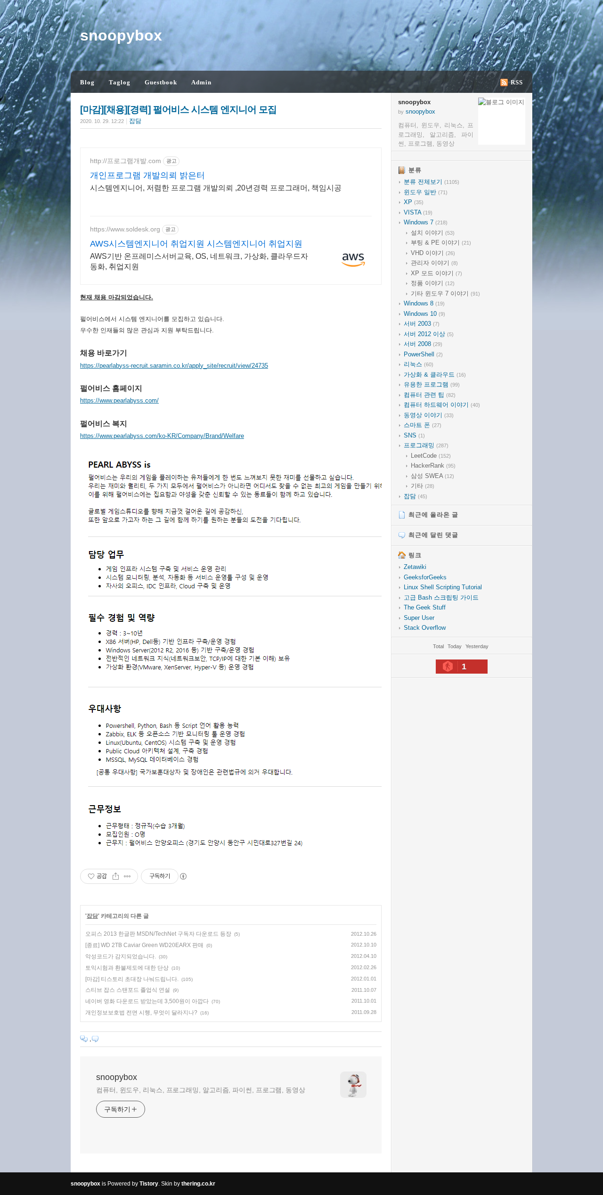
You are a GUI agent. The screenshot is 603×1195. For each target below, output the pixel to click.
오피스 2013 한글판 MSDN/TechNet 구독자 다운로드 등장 (158, 934)
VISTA (418, 212)
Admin (201, 82)
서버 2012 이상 (429, 334)
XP (414, 202)
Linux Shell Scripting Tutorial (443, 587)
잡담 (135, 120)
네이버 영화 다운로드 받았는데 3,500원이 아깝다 (147, 1001)
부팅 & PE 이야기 (441, 242)
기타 (422, 485)
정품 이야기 (433, 283)
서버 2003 (422, 323)
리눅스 (418, 364)
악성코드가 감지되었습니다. (120, 956)
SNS (414, 435)
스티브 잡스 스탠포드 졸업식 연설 (127, 990)
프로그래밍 (426, 445)
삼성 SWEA (432, 475)
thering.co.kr (198, 1183)
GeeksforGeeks (425, 577)
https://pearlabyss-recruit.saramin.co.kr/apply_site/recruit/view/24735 (174, 365)
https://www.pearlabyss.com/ (119, 400)
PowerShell (423, 354)
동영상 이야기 (429, 415)
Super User (419, 617)
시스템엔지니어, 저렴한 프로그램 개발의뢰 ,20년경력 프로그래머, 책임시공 (216, 188)
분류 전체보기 (431, 181)
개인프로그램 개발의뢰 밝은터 (147, 175)
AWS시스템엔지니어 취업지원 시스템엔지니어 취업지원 (196, 243)
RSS (517, 82)
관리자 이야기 (434, 262)
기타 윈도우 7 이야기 (445, 293)
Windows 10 (424, 313)
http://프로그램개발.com (125, 161)
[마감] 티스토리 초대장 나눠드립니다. (132, 979)
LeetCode (431, 455)
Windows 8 (424, 303)
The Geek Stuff (425, 607)
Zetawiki (415, 566)
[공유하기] (116, 876)
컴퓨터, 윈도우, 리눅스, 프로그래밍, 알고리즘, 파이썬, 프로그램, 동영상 (200, 1090)
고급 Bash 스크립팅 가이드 (441, 597)
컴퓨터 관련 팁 (430, 394)
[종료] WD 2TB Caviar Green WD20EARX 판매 (144, 945)
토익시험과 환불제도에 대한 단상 (127, 967)
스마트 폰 (422, 425)
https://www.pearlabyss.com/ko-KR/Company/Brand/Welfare (162, 435)
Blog (87, 82)
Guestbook (161, 82)
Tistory (148, 1183)
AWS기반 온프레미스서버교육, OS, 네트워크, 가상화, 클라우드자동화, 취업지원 (199, 261)
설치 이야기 (433, 232)
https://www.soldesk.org (125, 229)
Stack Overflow (425, 627)
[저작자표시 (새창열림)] (183, 876)
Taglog (119, 82)
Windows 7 (426, 222)
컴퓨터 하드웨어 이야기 (442, 404)
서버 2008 (423, 343)
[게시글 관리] (127, 876)
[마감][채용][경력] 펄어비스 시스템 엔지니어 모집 (178, 109)
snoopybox (121, 35)
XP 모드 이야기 (436, 273)
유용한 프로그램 (432, 384)
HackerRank (433, 465)
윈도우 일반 (426, 192)
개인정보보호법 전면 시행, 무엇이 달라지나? (141, 1012)
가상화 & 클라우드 (435, 374)
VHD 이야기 (433, 252)
